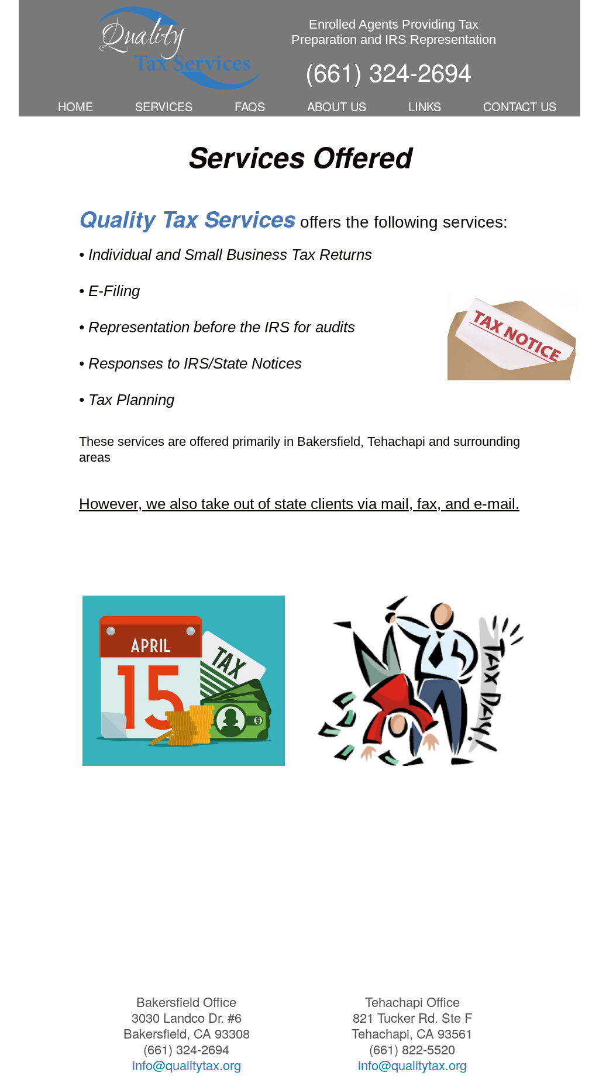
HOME (75, 106)
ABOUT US (336, 106)
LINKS (424, 106)
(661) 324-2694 (388, 71)
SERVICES (163, 106)
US (548, 106)
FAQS (250, 106)
